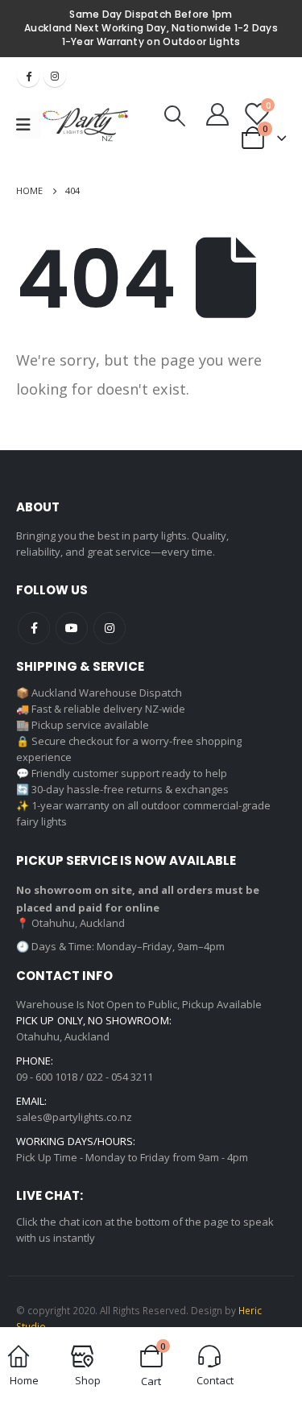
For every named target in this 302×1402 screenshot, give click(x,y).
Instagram (54, 75)
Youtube (72, 628)
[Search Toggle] (175, 115)
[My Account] (217, 113)
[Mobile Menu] (28, 125)
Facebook (28, 75)
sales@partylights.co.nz (74, 1117)
